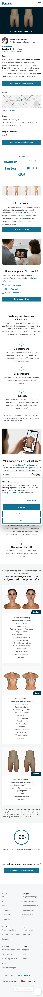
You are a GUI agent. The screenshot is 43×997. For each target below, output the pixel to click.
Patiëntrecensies (28, 910)
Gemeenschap (7, 939)
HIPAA (4, 963)
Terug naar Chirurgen (30, 897)
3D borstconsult (11, 289)
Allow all (21, 507)
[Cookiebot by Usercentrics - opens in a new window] (31, 474)
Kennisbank (26, 934)
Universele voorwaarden (11, 949)
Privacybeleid (7, 954)
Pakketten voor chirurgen (31, 906)
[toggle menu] (39, 3)
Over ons (5, 897)
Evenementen (7, 915)
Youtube (25, 959)
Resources (6, 919)
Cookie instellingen (9, 968)
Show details (32, 500)
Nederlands (25, 975)
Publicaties (6, 910)
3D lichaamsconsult (13, 293)
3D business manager (30, 901)
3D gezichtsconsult (13, 285)
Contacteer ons (27, 930)
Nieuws (4, 906)
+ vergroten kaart (9, 110)
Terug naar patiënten (9, 930)
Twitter (24, 954)
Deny (21, 520)
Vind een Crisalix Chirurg (11, 934)
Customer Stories (28, 915)
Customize (20, 514)
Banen (4, 901)
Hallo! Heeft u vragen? (23, 989)
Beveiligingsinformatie (10, 959)
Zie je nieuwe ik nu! (21, 229)
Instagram (25, 949)
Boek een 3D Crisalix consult (21, 84)
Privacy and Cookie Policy (12, 492)
